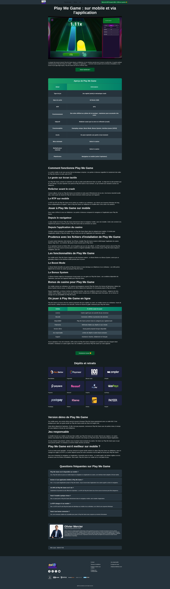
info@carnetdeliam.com (116, 566)
